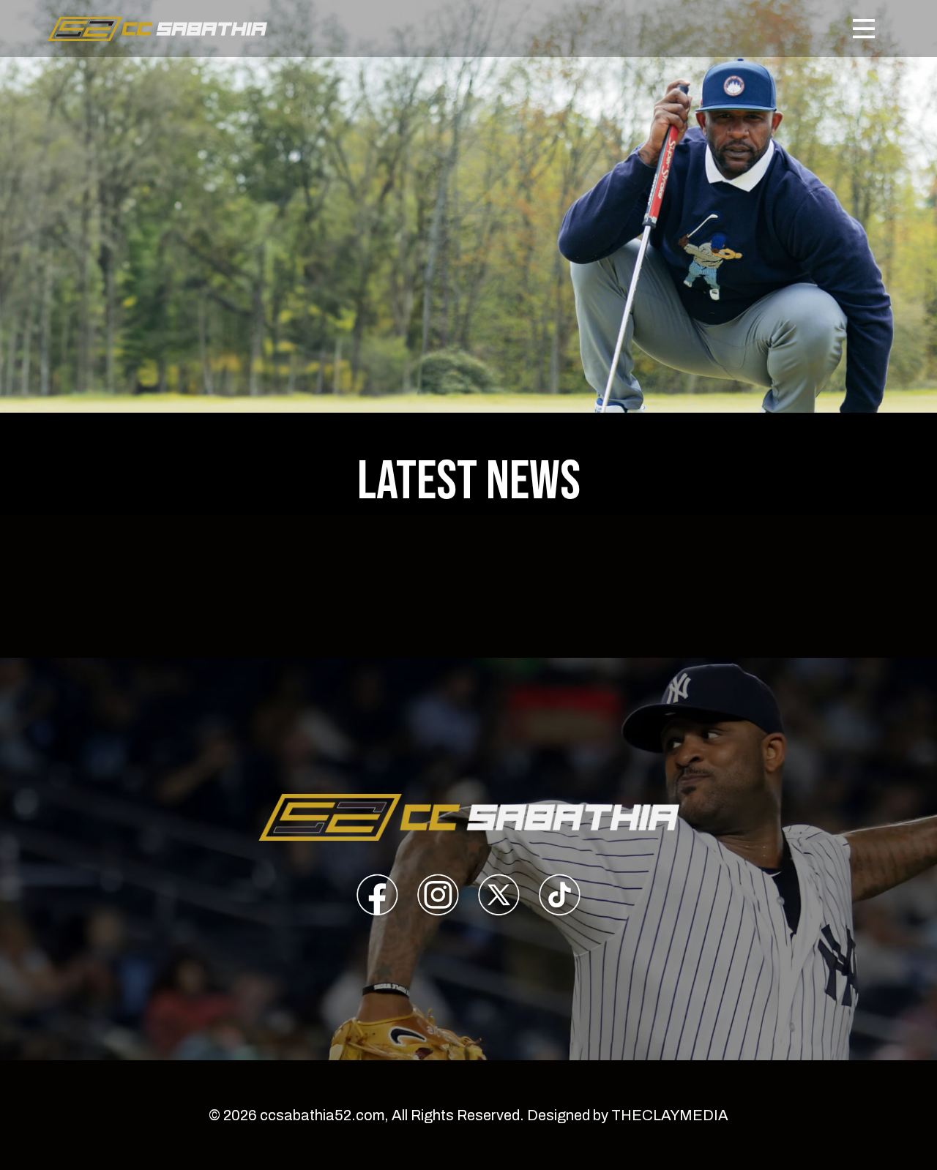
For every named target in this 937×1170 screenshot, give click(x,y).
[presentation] (377, 897)
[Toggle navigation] (864, 28)
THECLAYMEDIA (669, 1115)
